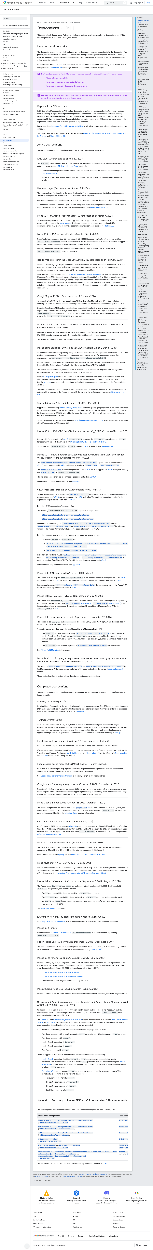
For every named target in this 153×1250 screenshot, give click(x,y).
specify (61, 854)
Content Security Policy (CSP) (70, 408)
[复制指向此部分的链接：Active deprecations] (64, 145)
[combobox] (115, 3)
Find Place (51, 1022)
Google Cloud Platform (97, 1236)
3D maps (117, 733)
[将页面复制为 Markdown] (68, 28)
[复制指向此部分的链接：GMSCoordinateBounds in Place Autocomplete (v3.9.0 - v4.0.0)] (103, 490)
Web (74, 1223)
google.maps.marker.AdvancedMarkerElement (83, 274)
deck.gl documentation (99, 207)
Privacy (42, 1245)
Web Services (77, 1227)
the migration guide (50, 377)
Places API (45, 1020)
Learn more (95, 950)
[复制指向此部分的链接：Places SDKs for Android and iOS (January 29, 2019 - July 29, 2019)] (107, 958)
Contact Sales (118, 1220)
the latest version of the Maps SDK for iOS (88, 854)
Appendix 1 (76, 481)
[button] (14, 63)
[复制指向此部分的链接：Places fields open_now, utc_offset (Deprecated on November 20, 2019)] (114, 617)
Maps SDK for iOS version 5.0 (53, 921)
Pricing (53, 3)
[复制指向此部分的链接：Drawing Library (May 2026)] (68, 701)
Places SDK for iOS (57, 136)
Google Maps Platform (60, 22)
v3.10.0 (85, 446)
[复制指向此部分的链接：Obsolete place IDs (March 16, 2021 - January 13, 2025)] (95, 821)
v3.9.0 (56, 497)
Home (39, 22)
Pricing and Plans (119, 1216)
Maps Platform (24, 2)
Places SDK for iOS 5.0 (62, 933)
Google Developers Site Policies (71, 1176)
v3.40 (57, 609)
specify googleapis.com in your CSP (89, 420)
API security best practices (42, 1227)
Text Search (116, 1020)
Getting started (38, 1223)
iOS (74, 1220)
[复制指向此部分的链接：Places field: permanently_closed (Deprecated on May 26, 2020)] (106, 596)
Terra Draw (80, 712)
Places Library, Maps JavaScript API (67, 1020)
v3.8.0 (103, 560)
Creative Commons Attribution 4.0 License (93, 1174)
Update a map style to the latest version (56, 776)
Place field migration (49, 908)
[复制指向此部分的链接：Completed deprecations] (70, 686)
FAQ (34, 1216)
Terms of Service (119, 1227)
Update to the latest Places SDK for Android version (62, 977)
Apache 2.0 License (41, 1176)
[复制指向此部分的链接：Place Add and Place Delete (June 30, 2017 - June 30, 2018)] (100, 989)
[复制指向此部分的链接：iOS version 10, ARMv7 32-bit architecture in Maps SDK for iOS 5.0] (107, 917)
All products (113, 1236)
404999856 (109, 226)
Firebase (81, 1236)
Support (116, 1223)
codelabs (44, 756)
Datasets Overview (49, 173)
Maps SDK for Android (92, 133)
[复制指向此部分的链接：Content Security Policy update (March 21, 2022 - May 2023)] (101, 403)
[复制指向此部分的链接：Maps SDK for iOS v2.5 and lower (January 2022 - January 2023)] (105, 842)
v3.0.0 (122, 578)
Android (76, 1216)
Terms (35, 1245)
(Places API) (78, 603)
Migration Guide (71, 813)
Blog (80, 3)
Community (90, 3)
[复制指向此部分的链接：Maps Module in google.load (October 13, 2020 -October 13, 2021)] (107, 803)
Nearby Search (47, 1059)
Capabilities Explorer (40, 1220)
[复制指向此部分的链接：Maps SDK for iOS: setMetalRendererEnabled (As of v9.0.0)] (101, 234)
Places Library (91, 753)
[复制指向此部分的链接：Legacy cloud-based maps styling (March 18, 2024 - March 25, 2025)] (109, 764)
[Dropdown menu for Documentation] (74, 2)
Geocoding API (48, 1071)
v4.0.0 (65, 439)
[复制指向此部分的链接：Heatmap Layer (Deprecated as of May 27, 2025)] (90, 188)
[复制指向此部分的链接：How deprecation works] (69, 46)
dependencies (107, 446)
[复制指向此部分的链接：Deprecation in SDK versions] (69, 106)
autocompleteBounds (47, 1145)
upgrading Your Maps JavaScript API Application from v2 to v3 (81, 873)
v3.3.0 (74, 588)
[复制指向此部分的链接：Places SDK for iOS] (59, 928)
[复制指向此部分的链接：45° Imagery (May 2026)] (64, 720)
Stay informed (53, 68)
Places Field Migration (50, 650)
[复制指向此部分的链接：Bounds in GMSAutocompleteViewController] (76, 506)
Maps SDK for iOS (109, 133)
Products (42, 3)
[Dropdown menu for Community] (97, 2)
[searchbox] (15, 18)
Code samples (121, 753)
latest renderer (65, 223)
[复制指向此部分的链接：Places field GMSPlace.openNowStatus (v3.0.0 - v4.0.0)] (95, 573)
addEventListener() (115, 669)
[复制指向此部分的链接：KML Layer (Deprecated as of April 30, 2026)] (85, 159)
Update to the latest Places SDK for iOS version (60, 972)
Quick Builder (72, 753)
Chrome (71, 1236)
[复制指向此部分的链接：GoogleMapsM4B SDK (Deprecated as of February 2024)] (98, 296)
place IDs (73, 826)
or (75, 585)
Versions (47, 382)
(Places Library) (107, 603)
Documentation (65, 3)
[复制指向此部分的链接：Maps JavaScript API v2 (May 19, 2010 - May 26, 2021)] (94, 863)
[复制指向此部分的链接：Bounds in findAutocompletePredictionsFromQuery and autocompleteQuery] (103, 535)
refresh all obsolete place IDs (49, 834)
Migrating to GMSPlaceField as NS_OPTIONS (88, 442)
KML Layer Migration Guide (67, 166)
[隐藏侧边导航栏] (27, 1246)
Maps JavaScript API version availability (67, 126)
